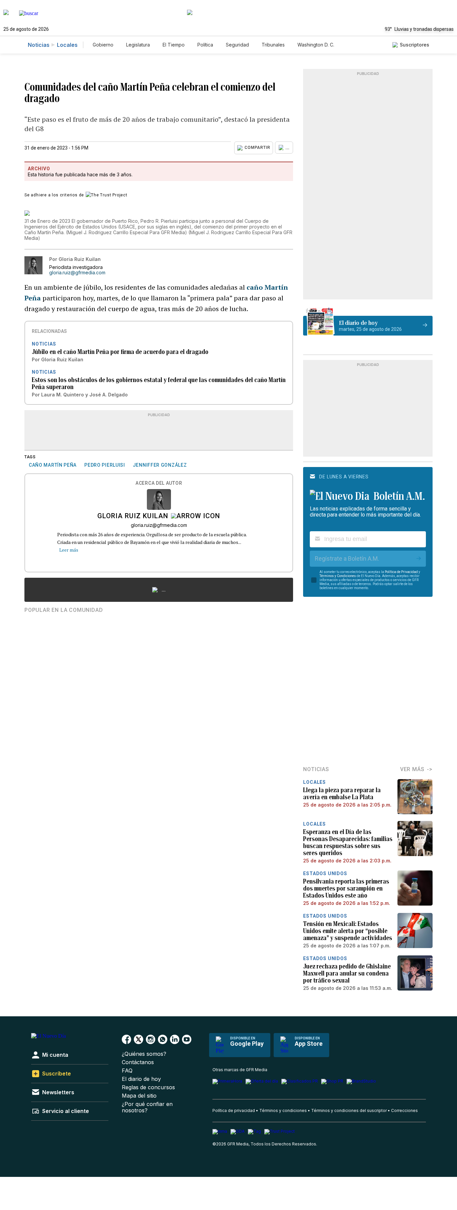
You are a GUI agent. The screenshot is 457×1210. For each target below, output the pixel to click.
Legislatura (138, 45)
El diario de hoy (141, 1079)
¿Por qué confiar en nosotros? (147, 1107)
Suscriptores (414, 45)
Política (205, 45)
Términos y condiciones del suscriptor (349, 1110)
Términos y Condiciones (337, 576)
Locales (67, 44)
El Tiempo (174, 45)
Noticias (39, 44)
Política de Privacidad (401, 572)
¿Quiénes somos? (144, 1054)
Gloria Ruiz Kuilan (132, 516)
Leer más (68, 550)
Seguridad (237, 45)
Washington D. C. (315, 45)
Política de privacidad (233, 1110)
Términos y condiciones (283, 1110)
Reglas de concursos (148, 1087)
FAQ (127, 1070)
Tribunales (273, 45)
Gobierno (103, 45)
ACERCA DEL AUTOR (158, 483)
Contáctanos (138, 1062)
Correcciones (404, 1110)
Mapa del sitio (139, 1096)
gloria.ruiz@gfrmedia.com (77, 272)
